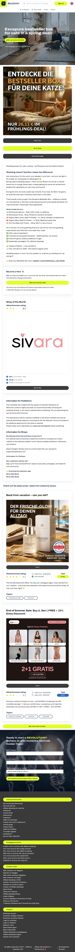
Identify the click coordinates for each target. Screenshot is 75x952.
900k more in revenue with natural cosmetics (18, 853)
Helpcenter (7, 810)
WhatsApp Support (9, 913)
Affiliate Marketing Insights (12, 934)
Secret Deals (7, 889)
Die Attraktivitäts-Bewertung (12, 803)
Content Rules (8, 827)
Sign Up (61, 3)
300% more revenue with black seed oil (16, 858)
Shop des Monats (9, 806)
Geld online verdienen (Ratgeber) (14, 875)
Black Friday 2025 (9, 930)
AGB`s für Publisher (10, 829)
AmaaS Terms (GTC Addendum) (14, 822)
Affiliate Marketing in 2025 (12, 880)
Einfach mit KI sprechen (11, 937)
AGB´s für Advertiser (10, 820)
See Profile (37, 388)
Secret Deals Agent (10, 927)
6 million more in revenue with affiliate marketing (19, 846)
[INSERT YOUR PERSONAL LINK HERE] (49, 261)
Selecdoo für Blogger (10, 873)
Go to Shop (37, 148)
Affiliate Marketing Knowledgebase (15, 932)
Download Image (37, 156)
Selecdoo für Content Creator (13, 884)
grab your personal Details (15, 40)
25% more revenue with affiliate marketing (17, 851)
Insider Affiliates (8, 896)
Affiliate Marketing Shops (11, 894)
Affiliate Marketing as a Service (13, 808)
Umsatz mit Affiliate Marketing (13, 887)
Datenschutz (7, 815)
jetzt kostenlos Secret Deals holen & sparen (23, 778)
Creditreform (7, 834)
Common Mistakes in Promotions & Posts (17, 898)
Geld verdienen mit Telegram (13, 870)
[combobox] (34, 771)
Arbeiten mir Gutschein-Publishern (15, 882)
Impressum (7, 817)
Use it (37, 567)
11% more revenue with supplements (15, 855)
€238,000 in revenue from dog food (15, 860)
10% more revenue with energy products (17, 848)
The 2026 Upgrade (9, 831)
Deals (53, 9)
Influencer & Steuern (10, 891)
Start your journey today (37, 282)
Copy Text (37, 140)
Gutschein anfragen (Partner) (13, 916)
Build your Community (10, 901)
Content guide (8, 824)
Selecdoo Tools (8, 925)
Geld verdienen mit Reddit (12, 877)
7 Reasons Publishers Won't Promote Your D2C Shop (21, 903)
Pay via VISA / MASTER (11, 836)
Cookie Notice (8, 813)
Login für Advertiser (10, 920)
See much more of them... (37, 726)
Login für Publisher (9, 923)
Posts (46, 9)
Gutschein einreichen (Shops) (13, 918)
